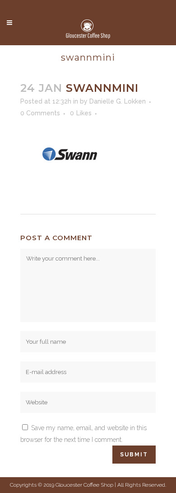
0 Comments (40, 113)
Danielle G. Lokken (117, 101)
